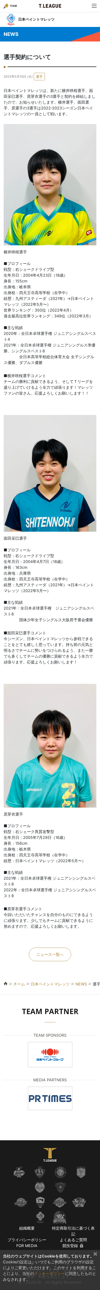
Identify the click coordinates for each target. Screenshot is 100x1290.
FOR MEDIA (26, 1245)
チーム (19, 984)
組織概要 (27, 1228)
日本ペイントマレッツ (50, 984)
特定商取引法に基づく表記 (73, 1231)
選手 (39, 76)
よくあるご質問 (73, 1239)
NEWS (81, 984)
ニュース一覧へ (50, 954)
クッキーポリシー (49, 1273)
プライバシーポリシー (27, 1239)
